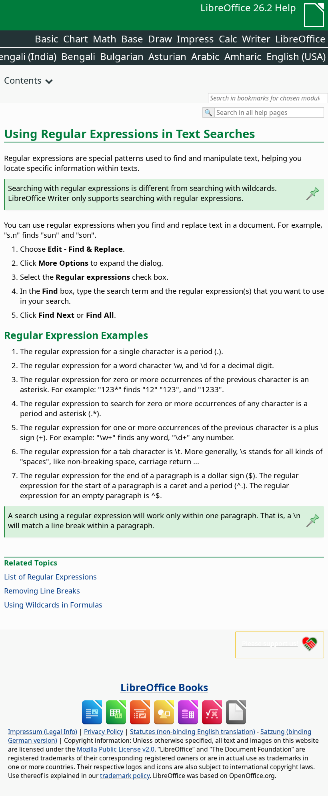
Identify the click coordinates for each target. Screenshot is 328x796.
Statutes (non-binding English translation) (192, 731)
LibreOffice (300, 38)
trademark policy (125, 775)
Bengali (78, 56)
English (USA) (296, 56)
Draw (160, 38)
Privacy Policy (103, 731)
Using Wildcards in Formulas (53, 605)
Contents (23, 80)
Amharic (243, 56)
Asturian (167, 56)
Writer (256, 38)
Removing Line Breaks (42, 590)
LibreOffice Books (164, 687)
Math (104, 38)
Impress (195, 38)
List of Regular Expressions (50, 576)
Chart (75, 38)
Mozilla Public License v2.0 (115, 749)
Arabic (205, 56)
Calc (228, 38)
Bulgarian (122, 56)
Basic (46, 38)
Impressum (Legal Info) (42, 731)
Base (132, 38)
